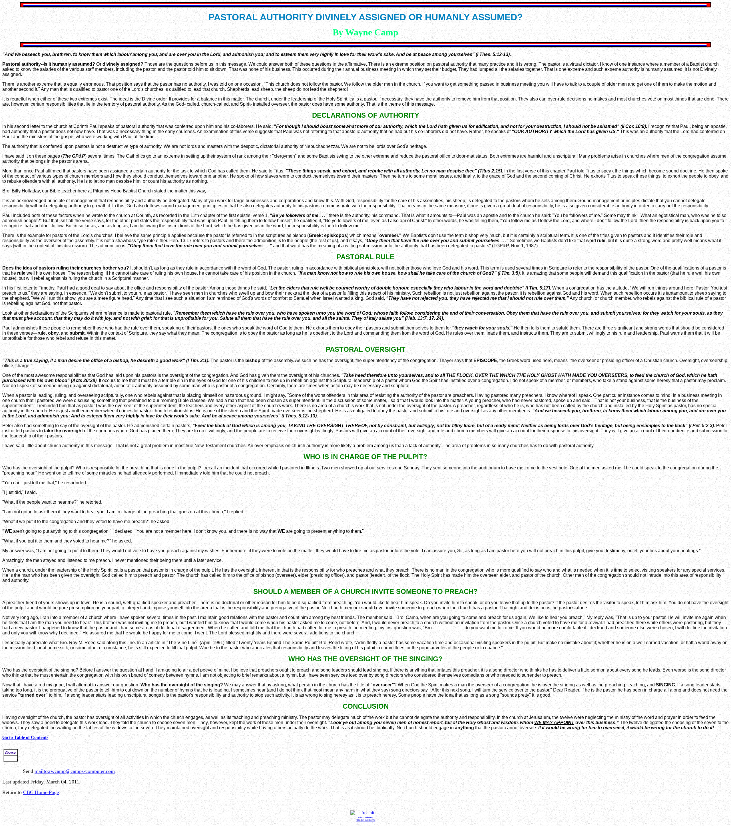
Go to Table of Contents (25, 737)
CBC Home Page (41, 792)
